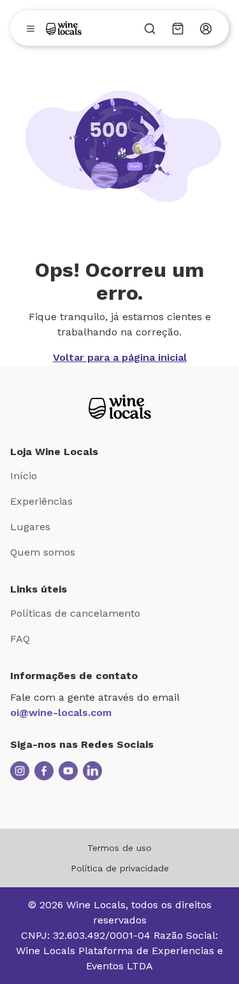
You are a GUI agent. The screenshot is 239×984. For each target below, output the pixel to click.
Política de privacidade (120, 868)
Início (23, 476)
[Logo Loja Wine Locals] (120, 407)
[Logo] (64, 28)
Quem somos (42, 552)
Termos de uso (119, 848)
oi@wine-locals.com (61, 712)
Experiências (41, 501)
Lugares (30, 527)
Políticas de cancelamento (75, 613)
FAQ (20, 639)
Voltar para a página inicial (120, 357)
